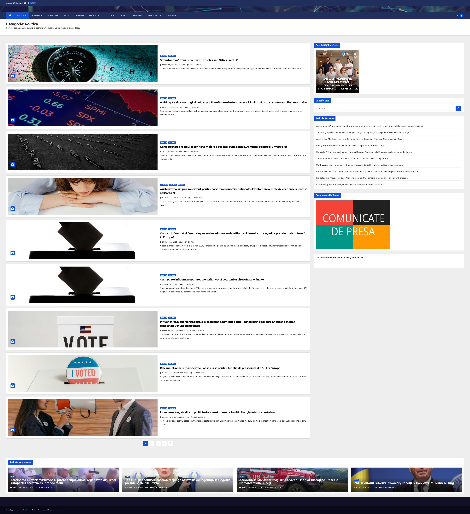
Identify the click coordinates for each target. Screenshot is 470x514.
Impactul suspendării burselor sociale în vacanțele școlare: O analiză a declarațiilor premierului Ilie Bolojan (367, 171)
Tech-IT (123, 15)
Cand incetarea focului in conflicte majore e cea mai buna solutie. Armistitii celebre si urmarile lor (223, 146)
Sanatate (53, 15)
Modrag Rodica (45, 487)
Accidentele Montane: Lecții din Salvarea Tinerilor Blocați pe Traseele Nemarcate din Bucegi (360, 139)
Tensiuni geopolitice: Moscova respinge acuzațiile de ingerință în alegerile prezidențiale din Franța (362, 132)
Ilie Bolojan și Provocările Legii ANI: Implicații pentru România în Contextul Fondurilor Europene (362, 178)
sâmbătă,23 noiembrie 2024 (175, 373)
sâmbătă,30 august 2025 (174, 198)
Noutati (164, 56)
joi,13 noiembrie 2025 (172, 151)
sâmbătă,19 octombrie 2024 (175, 417)
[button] (457, 15)
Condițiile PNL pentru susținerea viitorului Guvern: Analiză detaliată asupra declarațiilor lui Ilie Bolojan (364, 152)
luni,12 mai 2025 (170, 242)
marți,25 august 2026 (23, 487)
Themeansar (52, 510)
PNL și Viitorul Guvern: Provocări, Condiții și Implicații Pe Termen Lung (349, 145)
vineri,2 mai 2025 (170, 284)
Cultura (109, 15)
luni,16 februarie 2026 (173, 107)
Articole (171, 15)
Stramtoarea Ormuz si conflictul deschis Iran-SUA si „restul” (199, 60)
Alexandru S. (195, 65)
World (80, 15)
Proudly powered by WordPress (18, 510)
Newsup (41, 510)
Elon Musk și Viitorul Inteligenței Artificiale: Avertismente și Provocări (349, 184)
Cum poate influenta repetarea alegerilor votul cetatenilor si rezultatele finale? (212, 279)
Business (138, 15)
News (13, 476)
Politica (21, 15)
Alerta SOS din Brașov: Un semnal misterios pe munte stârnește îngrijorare (352, 158)
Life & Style (154, 15)
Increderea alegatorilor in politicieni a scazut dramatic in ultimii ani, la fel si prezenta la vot (219, 412)
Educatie (94, 15)
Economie (37, 15)
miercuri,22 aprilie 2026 (173, 65)
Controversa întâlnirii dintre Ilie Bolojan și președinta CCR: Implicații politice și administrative (359, 165)
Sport (67, 15)
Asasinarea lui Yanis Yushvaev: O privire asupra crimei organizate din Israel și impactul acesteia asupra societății (369, 126)
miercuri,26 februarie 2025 (175, 330)
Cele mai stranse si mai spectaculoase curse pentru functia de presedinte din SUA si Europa (220, 368)
